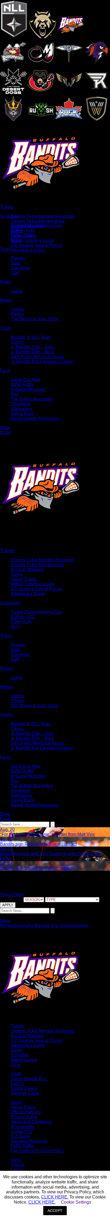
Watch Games (24, 1060)
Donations (20, 404)
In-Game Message (28, 389)
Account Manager (27, 569)
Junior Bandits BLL (29, 1078)
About (16, 1102)
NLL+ (16, 240)
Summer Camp (25, 1093)
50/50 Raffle (22, 384)
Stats (15, 263)
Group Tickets (24, 579)
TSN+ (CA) (21, 235)
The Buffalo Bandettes (32, 399)
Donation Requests (29, 1141)
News (5, 920)
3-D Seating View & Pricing (36, 245)
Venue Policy (23, 1107)
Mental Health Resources (35, 418)
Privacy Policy (24, 1117)
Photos (17, 314)
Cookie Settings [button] (76, 1202)
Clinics (17, 342)
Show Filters (12, 894)
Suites (17, 574)
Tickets (17, 1026)
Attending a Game (28, 250)
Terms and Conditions (31, 1121)
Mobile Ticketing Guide (32, 240)
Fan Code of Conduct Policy (37, 1150)
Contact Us (21, 1131)
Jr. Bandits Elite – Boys (32, 351)
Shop (16, 1064)
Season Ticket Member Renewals (42, 216)
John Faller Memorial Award (37, 356)
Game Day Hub (25, 379)
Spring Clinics (24, 1088)
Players (18, 258)
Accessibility (22, 1126)
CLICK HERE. (54, 1197)
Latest (16, 291)
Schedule (20, 1055)
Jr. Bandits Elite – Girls (32, 347)
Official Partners (26, 1112)
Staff (15, 272)
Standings (20, 268)
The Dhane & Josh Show (34, 319)
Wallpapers (21, 408)
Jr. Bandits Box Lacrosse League (42, 361)
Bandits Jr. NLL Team (31, 337)
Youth (16, 1074)
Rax (14, 394)
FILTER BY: (11, 899)
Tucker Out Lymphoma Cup (36, 225)
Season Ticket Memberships (37, 221)
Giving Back (22, 413)
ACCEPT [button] (55, 1210)
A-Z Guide (20, 1136)
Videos (17, 309)
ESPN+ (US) (23, 230)
